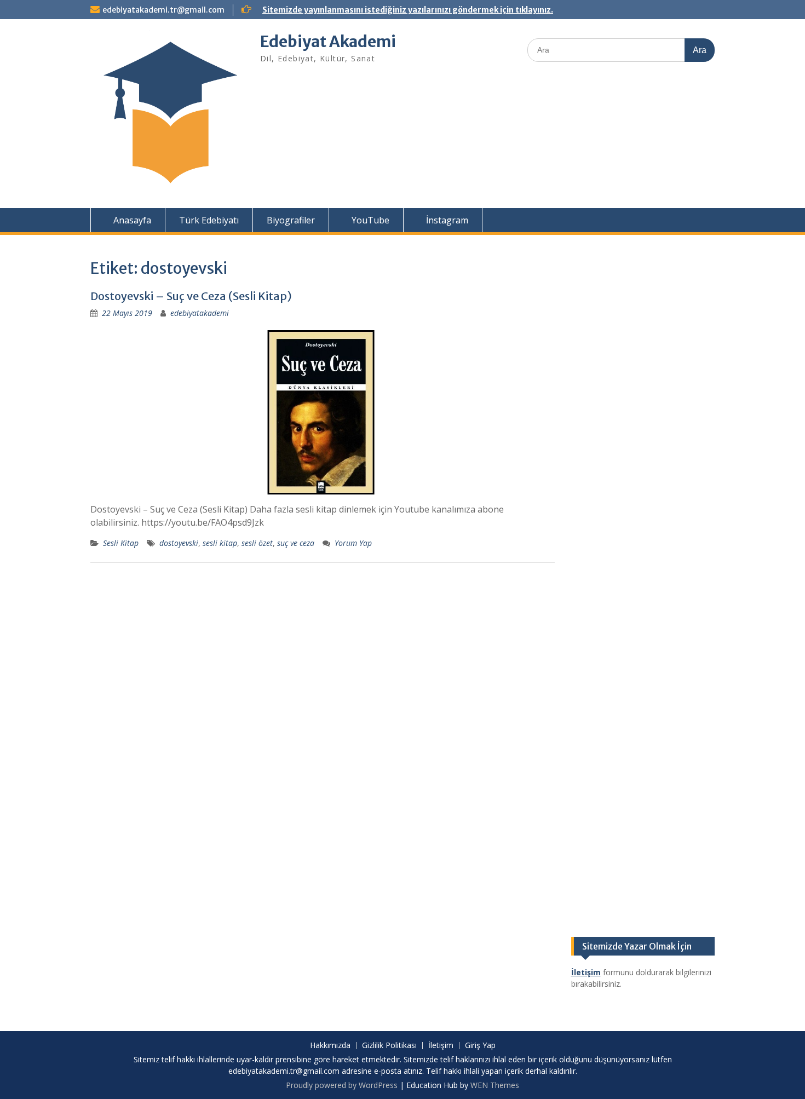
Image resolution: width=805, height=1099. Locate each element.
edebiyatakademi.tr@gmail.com (163, 10)
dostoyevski (178, 543)
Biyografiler (291, 220)
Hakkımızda (330, 1045)
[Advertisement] (643, 421)
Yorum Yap (353, 543)
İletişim (440, 1045)
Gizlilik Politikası (389, 1045)
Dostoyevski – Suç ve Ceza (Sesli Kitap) (191, 296)
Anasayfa (131, 220)
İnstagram (446, 220)
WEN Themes (494, 1085)
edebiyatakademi (199, 313)
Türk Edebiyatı (209, 220)
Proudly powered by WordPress (342, 1085)
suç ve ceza (295, 543)
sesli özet (257, 543)
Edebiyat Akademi (328, 41)
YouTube (369, 220)
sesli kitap (220, 543)
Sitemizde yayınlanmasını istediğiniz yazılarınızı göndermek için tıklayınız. (407, 10)
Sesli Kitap (121, 543)
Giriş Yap (480, 1045)
